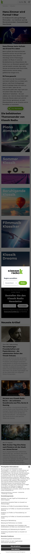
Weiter (23, 283)
